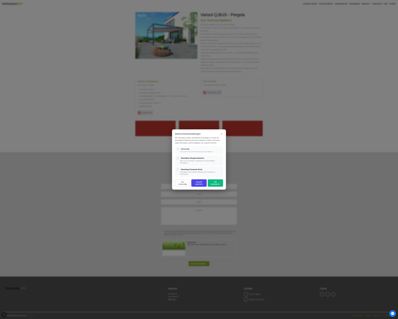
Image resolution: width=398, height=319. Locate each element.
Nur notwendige (182, 183)
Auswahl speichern (199, 183)
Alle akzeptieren (215, 183)
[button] (392, 313)
